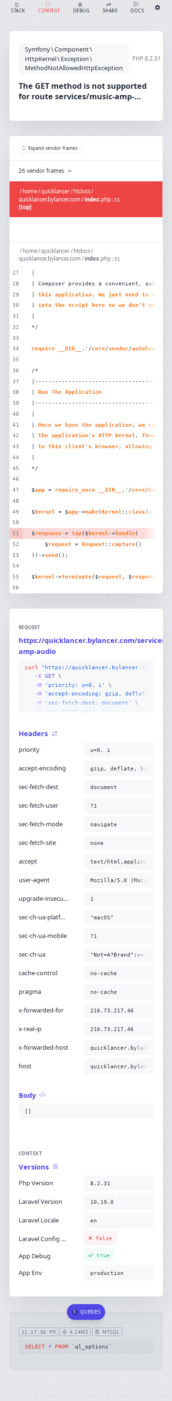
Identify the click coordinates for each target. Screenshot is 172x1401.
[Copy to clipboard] (144, 668)
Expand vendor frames (53, 148)
